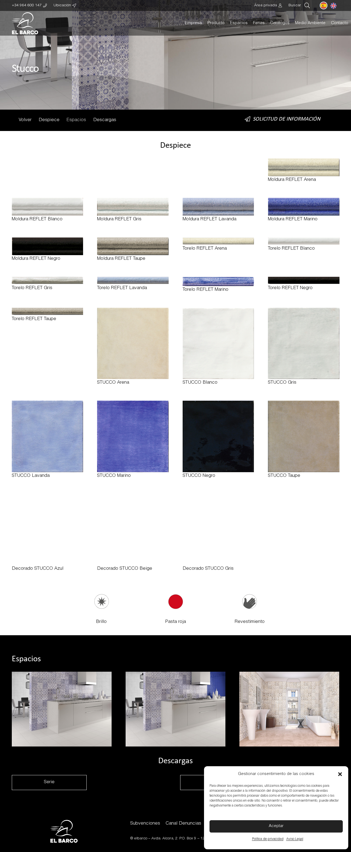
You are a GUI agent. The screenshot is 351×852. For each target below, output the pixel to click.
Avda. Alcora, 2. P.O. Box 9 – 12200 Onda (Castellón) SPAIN (202, 838)
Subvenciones (145, 823)
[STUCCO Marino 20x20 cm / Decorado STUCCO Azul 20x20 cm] (175, 709)
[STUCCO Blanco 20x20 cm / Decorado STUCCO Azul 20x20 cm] (62, 709)
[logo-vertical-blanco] (25, 23)
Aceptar (276, 826)
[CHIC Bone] (303, 171)
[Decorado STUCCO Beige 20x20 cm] (289, 709)
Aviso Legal (294, 839)
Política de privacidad (268, 839)
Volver (25, 120)
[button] (340, 774)
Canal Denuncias (183, 823)
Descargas (104, 120)
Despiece (49, 120)
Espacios (76, 120)
